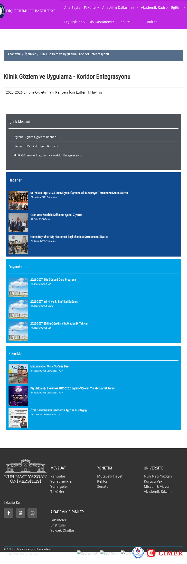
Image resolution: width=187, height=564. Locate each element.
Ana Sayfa (72, 7)
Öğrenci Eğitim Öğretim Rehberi (34, 137)
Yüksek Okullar (62, 530)
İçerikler (30, 54)
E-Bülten (151, 21)
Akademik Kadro (154, 7)
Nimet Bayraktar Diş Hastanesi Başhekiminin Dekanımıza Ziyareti (69, 237)
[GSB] (138, 552)
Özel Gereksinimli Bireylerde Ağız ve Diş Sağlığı (58, 410)
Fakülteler (58, 520)
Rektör (102, 481)
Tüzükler (57, 491)
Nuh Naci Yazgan (158, 476)
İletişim (33, 554)
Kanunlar (57, 476)
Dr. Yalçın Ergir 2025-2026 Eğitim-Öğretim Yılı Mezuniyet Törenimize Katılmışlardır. (79, 193)
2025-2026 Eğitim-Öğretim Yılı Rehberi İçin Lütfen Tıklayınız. (54, 92)
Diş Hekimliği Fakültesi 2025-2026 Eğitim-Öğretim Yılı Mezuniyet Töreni (72, 388)
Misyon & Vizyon (157, 486)
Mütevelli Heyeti (110, 476)
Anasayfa (14, 54)
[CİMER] (164, 552)
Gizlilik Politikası (14, 554)
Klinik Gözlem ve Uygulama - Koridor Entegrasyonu (47, 155)
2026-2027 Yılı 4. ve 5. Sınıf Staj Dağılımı (54, 301)
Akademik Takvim (158, 491)
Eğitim (176, 7)
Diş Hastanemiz (101, 21)
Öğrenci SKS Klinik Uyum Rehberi (35, 146)
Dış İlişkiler (73, 21)
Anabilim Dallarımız (118, 7)
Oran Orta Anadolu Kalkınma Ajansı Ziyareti (56, 215)
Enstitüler (58, 525)
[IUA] (126, 553)
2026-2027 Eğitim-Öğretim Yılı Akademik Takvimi (59, 323)
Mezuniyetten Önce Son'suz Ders (50, 366)
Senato (102, 486)
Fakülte (90, 7)
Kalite (125, 21)
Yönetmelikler (61, 481)
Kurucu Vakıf (154, 481)
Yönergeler (59, 486)
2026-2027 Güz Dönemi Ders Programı (53, 279)
